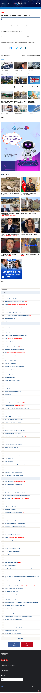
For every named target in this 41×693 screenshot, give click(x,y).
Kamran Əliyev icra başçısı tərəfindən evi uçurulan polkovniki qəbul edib (10, 214)
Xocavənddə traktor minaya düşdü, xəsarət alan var (13, 559)
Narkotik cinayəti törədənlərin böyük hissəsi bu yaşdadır (14, 444)
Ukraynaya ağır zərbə (14, 441)
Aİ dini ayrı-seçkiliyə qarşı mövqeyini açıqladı (14, 427)
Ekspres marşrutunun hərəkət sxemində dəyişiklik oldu (14, 419)
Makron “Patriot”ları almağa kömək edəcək (13, 346)
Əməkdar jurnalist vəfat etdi (9, 469)
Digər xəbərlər (20, 638)
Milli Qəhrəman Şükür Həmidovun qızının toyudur (30, 255)
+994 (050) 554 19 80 (5, 667)
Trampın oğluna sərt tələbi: (15, 481)
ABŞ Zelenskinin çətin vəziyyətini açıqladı (11, 599)
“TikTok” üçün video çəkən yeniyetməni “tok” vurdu (16, 369)
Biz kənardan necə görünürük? (10, 318)
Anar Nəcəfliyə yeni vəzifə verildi (10, 506)
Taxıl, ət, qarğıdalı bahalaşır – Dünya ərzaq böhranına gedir (14, 455)
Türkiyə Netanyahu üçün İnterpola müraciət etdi (12, 548)
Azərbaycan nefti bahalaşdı (9, 385)
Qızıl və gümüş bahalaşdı (9, 461)
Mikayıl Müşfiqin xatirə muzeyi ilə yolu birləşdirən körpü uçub (10, 194)
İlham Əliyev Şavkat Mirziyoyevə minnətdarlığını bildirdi (14, 580)
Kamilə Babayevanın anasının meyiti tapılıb (29, 234)
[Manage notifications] (38, 691)
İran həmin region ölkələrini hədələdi (11, 298)
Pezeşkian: (16, 304)
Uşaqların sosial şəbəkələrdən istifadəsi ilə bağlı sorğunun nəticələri (16, 605)
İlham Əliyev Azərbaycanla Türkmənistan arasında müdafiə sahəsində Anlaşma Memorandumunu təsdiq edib (22, 577)
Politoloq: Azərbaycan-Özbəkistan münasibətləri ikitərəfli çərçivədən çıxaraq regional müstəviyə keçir (22, 568)
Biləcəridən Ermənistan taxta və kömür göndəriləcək (13, 422)
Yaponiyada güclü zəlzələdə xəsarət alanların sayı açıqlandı (15, 312)
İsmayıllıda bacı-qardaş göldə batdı (11, 341)
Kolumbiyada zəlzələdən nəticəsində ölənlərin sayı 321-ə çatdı (15, 492)
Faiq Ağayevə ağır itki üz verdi (10, 377)
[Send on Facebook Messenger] (12, 48)
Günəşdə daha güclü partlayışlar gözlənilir (12, 545)
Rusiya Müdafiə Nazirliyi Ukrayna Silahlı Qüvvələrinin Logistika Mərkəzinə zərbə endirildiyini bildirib (21, 602)
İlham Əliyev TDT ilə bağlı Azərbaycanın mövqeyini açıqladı (14, 624)
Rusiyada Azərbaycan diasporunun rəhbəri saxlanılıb (15, 512)
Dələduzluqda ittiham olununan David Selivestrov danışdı (10, 235)
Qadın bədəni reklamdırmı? (9, 613)
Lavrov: (13, 338)
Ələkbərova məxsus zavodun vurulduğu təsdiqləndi (13, 627)
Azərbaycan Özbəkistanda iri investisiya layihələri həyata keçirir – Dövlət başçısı (18, 616)
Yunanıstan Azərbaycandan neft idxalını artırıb (12, 520)
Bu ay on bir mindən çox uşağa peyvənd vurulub (12, 551)
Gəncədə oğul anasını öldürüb (9, 554)
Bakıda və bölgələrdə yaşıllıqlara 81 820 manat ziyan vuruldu (15, 523)
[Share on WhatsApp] (3, 48)
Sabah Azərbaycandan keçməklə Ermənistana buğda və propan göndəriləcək (17, 495)
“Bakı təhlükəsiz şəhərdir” (11, 374)
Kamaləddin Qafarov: (18, 307)
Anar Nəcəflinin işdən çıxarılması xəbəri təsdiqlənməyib (8, 255)
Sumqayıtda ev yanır (8, 394)
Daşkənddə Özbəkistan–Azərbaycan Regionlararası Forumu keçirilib (16, 335)
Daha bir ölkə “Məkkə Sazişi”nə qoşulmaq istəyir (13, 416)
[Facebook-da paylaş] (7, 48)
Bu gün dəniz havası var (8, 450)
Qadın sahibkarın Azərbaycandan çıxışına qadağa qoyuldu (14, 349)
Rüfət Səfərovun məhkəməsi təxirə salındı (11, 591)
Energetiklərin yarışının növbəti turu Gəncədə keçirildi (15, 399)
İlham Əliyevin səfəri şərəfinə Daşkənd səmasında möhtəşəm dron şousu (18, 315)
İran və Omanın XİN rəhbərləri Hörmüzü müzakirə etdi (13, 484)
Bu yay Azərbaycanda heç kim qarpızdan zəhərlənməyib (16, 436)
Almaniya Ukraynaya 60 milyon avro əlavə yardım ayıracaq (14, 366)
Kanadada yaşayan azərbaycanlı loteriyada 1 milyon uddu (14, 475)
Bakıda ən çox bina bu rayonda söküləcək (29, 213)
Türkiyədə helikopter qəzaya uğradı (10, 388)
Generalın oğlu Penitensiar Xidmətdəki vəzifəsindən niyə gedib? (28, 194)
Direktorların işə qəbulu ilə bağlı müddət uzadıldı (13, 633)
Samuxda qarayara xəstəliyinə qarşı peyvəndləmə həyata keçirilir (15, 526)
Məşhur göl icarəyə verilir (33, 86)
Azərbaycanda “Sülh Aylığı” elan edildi (11, 610)
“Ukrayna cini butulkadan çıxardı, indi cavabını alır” (14, 355)
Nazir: (15, 352)
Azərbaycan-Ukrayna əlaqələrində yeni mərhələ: (20, 585)
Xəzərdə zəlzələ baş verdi (9, 458)
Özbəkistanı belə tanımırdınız (6, 86)
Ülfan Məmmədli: (17, 498)
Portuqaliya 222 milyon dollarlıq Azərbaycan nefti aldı (14, 588)
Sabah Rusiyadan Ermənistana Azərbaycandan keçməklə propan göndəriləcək (18, 295)
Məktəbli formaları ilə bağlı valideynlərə (13, 562)
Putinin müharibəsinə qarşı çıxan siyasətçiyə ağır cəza (14, 332)
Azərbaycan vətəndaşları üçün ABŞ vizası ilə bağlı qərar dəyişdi (7, 73)
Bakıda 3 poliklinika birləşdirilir (11, 517)
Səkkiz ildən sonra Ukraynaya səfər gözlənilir (12, 534)
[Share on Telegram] (22, 48)
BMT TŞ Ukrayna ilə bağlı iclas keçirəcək (11, 447)
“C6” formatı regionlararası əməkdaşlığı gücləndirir (13, 619)
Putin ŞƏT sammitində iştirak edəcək (11, 540)
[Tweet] (17, 48)
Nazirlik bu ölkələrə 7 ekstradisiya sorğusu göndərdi (13, 531)
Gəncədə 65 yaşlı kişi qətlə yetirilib (10, 509)
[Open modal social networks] (25, 48)
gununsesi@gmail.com (5, 668)
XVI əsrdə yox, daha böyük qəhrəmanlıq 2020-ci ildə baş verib (17, 573)
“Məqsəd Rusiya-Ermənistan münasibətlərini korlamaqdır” (16, 327)
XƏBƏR (2, 12)
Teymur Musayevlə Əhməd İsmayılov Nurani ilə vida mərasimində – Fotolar (19, 87)
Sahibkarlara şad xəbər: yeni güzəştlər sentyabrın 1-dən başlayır (6, 116)
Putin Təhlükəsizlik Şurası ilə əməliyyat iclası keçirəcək (14, 594)
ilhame (6, 18)
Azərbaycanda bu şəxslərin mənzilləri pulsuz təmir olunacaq (15, 464)
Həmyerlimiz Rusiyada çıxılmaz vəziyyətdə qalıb (13, 391)
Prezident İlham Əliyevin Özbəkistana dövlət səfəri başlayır (16, 301)
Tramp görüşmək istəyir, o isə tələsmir (11, 630)
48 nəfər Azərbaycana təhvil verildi (10, 565)
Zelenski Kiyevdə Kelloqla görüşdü (12, 360)
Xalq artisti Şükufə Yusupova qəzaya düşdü (15, 402)
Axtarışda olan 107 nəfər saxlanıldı (10, 363)
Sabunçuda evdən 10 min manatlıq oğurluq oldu (12, 380)
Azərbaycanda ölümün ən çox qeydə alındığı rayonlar (13, 472)
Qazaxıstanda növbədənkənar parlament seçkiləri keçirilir (14, 309)
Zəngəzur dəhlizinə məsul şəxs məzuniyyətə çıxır (13, 433)
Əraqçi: (16, 503)
